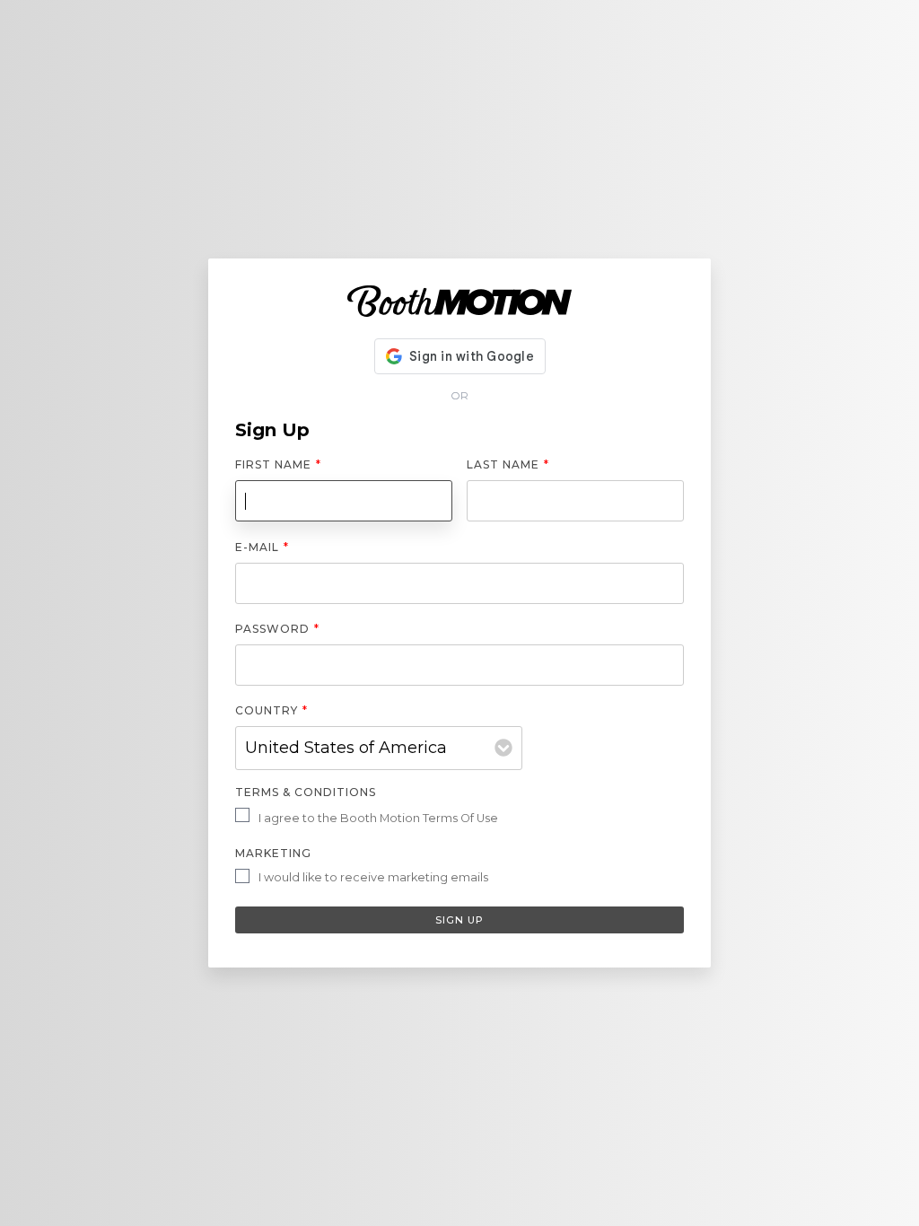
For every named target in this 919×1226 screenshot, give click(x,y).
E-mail (262, 547)
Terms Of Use (460, 818)
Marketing (273, 853)
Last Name (508, 464)
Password (277, 628)
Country (271, 710)
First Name (278, 464)
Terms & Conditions (305, 792)
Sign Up (459, 920)
